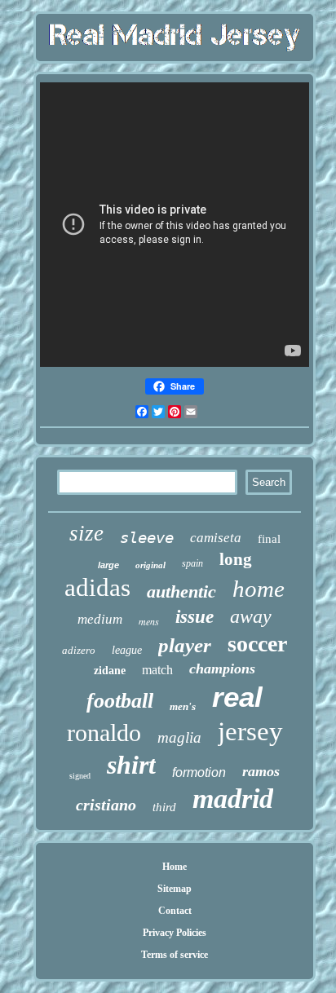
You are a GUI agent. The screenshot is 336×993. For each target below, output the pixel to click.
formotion (199, 772)
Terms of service (174, 954)
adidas (97, 587)
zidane (110, 670)
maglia (179, 737)
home (258, 589)
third (164, 807)
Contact (175, 910)
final (269, 538)
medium (99, 619)
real (237, 697)
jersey (250, 731)
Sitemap (174, 888)
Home (174, 866)
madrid (232, 798)
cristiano (106, 805)
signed (80, 775)
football (119, 701)
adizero (78, 650)
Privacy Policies (174, 932)
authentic (181, 591)
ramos (261, 771)
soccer (257, 643)
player (184, 645)
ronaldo (104, 732)
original (150, 565)
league (127, 650)
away (251, 616)
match (157, 670)
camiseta (215, 537)
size (86, 533)
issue (194, 617)
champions (222, 668)
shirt (131, 764)
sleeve (147, 537)
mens (149, 621)
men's (183, 706)
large (108, 565)
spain (192, 563)
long (235, 559)
